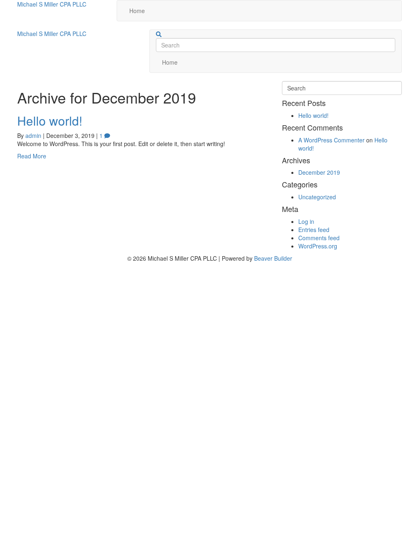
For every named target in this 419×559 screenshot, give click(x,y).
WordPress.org (317, 246)
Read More (31, 156)
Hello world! (49, 120)
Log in (306, 221)
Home (137, 11)
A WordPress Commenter (331, 140)
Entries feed (313, 229)
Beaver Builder (273, 258)
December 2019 (319, 172)
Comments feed (319, 238)
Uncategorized (317, 197)
